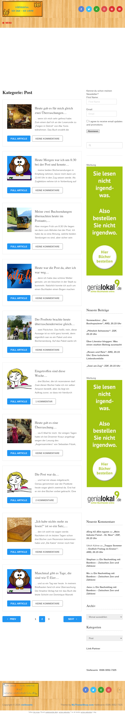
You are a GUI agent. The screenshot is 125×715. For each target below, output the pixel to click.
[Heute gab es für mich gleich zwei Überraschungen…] (19, 116)
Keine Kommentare (47, 138)
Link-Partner (93, 648)
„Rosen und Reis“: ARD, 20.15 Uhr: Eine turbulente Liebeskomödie (103, 355)
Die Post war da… (47, 474)
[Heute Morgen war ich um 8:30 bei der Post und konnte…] (19, 168)
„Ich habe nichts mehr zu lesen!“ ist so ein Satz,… (51, 523)
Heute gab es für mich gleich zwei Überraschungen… (54, 110)
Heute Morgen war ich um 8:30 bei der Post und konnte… (55, 162)
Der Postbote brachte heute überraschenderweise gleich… (55, 321)
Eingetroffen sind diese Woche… (50, 373)
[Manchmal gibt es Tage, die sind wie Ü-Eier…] (19, 581)
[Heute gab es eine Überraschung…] (19, 431)
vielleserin (27, 704)
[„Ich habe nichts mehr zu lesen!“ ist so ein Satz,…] (19, 530)
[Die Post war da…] (19, 482)
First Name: (92, 97)
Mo (88, 573)
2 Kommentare (44, 500)
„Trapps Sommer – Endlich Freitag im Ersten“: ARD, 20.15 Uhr (104, 548)
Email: (89, 109)
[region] (62, 55)
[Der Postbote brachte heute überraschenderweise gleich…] (19, 327)
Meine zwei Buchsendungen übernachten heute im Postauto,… (53, 216)
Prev (12, 619)
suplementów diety (51, 712)
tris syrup (36, 712)
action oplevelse (64, 712)
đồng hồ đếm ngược (97, 531)
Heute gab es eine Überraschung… (46, 424)
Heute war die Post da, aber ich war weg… (55, 269)
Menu (9, 23)
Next (71, 619)
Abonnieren (93, 131)
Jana (89, 587)
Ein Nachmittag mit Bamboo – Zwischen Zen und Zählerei (103, 562)
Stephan (91, 559)
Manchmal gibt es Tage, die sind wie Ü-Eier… (53, 575)
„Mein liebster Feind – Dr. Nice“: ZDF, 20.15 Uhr (103, 535)
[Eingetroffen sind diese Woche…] (19, 379)
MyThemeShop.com (83, 704)
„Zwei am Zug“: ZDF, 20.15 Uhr (103, 366)
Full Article (19, 138)
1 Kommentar (43, 401)
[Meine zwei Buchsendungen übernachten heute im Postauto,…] (19, 220)
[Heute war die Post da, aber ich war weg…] (19, 276)
